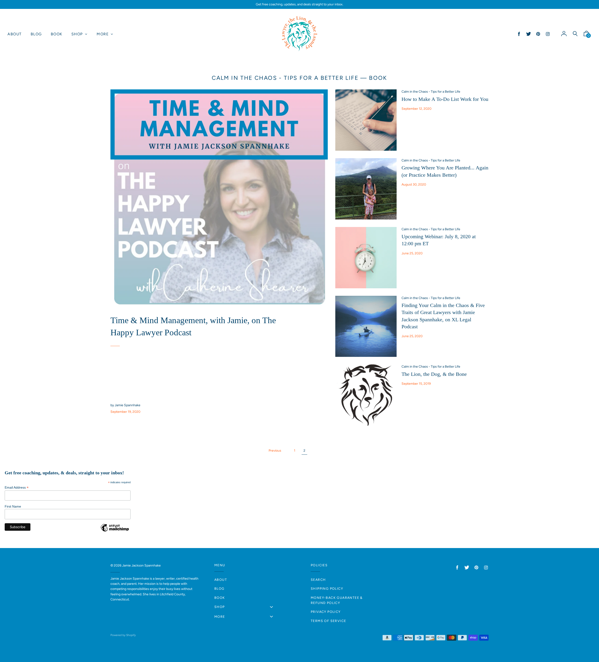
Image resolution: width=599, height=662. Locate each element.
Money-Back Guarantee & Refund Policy (337, 600)
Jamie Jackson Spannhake (141, 565)
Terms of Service (328, 621)
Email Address (17, 487)
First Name (13, 506)
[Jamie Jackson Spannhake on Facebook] (519, 34)
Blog (219, 589)
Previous (275, 451)
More (219, 617)
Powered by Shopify (123, 635)
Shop (219, 607)
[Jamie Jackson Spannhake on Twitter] (528, 34)
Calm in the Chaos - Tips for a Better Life (285, 77)
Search (318, 580)
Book (219, 598)
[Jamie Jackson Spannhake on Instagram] (547, 34)
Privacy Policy (326, 612)
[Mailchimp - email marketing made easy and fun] (114, 531)
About (220, 580)
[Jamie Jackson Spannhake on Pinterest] (538, 34)
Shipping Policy (327, 589)
